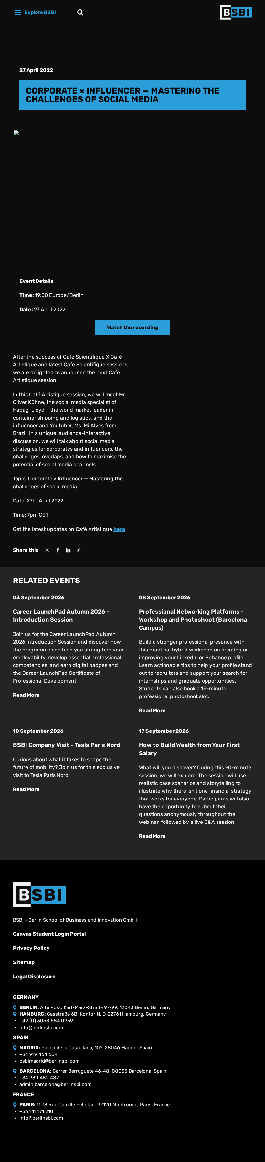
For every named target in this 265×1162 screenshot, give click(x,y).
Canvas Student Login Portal (49, 934)
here (119, 529)
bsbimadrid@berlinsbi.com (49, 1061)
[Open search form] (80, 12)
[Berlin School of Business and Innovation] (236, 12)
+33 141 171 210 (36, 1111)
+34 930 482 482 (39, 1078)
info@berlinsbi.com (41, 1027)
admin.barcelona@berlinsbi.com (55, 1084)
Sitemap (24, 962)
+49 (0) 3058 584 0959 (46, 1021)
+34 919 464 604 (38, 1054)
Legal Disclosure (34, 976)
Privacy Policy (31, 948)
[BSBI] (39, 894)
